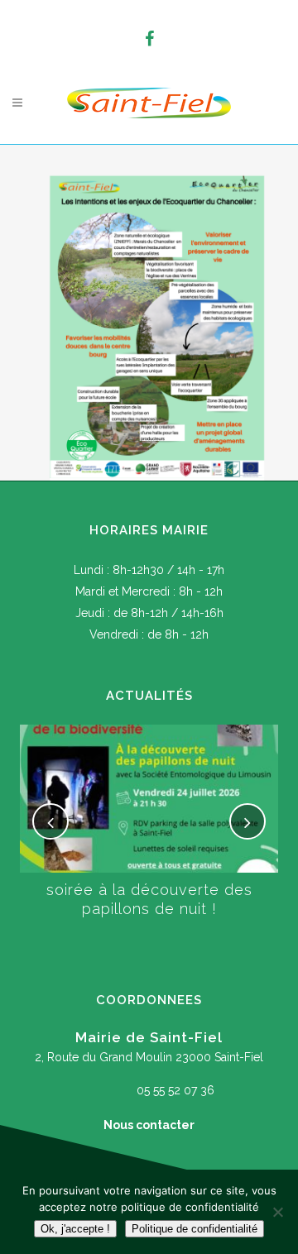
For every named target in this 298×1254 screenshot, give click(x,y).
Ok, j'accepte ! (75, 1229)
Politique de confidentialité (194, 1229)
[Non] (277, 1212)
